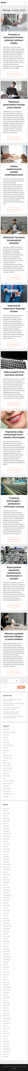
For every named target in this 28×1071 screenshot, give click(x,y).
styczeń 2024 (6, 887)
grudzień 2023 (6, 890)
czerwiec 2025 (6, 844)
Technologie (6, 796)
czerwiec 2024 (6, 874)
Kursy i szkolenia (7, 765)
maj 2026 (5, 815)
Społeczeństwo (6, 788)
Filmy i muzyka (6, 742)
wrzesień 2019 (6, 1020)
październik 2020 (7, 987)
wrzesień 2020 (6, 990)
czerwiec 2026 (6, 813)
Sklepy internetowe (7, 783)
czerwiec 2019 (6, 1028)
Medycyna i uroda (7, 770)
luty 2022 (5, 946)
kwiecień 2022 (6, 941)
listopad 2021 (6, 954)
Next (17, 680)
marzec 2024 (6, 882)
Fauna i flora (6, 740)
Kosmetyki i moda (7, 758)
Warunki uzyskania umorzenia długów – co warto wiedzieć (14, 636)
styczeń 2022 (6, 949)
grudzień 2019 (6, 1013)
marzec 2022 (6, 944)
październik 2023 (7, 895)
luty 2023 (5, 915)
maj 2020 (5, 1000)
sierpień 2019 (6, 1023)
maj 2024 (5, 877)
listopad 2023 (6, 892)
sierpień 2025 (6, 838)
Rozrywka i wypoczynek (8, 781)
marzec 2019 (6, 1036)
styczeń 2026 (6, 826)
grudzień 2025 (6, 828)
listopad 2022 (6, 923)
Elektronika (5, 737)
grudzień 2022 (6, 921)
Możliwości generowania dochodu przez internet (14, 105)
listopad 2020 (6, 985)
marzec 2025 (6, 851)
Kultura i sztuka (6, 763)
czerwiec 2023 (6, 905)
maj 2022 (5, 938)
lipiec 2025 (5, 841)
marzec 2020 (6, 1005)
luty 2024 (5, 885)
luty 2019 (5, 1038)
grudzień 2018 (6, 1043)
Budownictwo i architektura (9, 732)
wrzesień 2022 (6, 928)
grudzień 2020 (6, 982)
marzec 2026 (6, 821)
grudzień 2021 (6, 951)
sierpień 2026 (6, 808)
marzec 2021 (6, 974)
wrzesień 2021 (6, 959)
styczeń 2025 (6, 856)
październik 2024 (7, 864)
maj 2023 (5, 908)
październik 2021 (7, 956)
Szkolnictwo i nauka (7, 793)
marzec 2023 (6, 913)
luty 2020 (5, 1008)
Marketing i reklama (7, 768)
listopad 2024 (6, 862)
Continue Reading (14, 74)
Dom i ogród (6, 734)
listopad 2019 (6, 1015)
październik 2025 (7, 833)
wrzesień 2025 (6, 836)
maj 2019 (5, 1031)
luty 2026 (5, 823)
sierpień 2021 (6, 961)
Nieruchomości (6, 775)
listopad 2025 (6, 831)
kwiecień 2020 (6, 1002)
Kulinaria (5, 760)
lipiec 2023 (5, 903)
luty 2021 (5, 977)
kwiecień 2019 (6, 1033)
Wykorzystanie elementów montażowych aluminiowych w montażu (14, 573)
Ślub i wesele (6, 786)
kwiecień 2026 (6, 818)
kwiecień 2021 (6, 972)
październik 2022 (7, 926)
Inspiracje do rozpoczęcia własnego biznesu (14, 308)
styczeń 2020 (6, 1010)
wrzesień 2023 (6, 897)
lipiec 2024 (5, 872)
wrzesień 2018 (6, 1051)
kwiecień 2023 (6, 910)
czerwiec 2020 (6, 997)
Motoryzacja (6, 773)
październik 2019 (7, 1018)
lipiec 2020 (5, 995)
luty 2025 (5, 854)
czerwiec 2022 (6, 936)
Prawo (4, 778)
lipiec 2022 (5, 933)
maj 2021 (5, 969)
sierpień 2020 (6, 992)
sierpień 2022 (6, 931)
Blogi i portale (6, 729)
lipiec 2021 (5, 964)
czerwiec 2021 (6, 967)
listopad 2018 (6, 1046)
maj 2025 (5, 846)
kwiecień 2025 (6, 849)
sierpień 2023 (6, 900)
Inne (4, 752)
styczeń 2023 (6, 918)
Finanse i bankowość (8, 745)
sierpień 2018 (6, 1054)
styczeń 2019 (6, 1041)
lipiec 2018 (5, 1056)
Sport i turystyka (7, 791)
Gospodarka (6, 750)
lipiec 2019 (5, 1026)
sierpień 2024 (6, 869)
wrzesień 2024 (6, 867)
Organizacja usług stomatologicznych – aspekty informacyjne (14, 435)
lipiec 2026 (5, 810)
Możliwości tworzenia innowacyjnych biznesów (14, 240)
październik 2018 (7, 1049)
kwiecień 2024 (6, 880)
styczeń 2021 (6, 979)
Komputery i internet (8, 755)
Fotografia (5, 747)
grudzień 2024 (6, 859)
